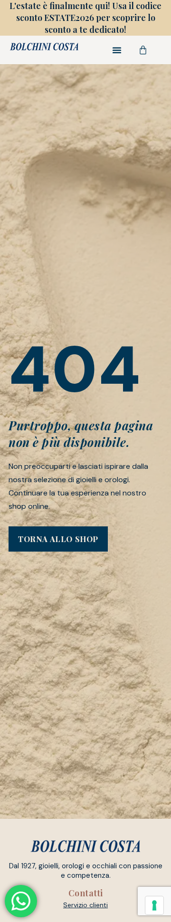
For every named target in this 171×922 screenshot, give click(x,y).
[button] (117, 50)
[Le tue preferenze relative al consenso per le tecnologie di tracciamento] (154, 905)
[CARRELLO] (143, 49)
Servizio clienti (85, 905)
